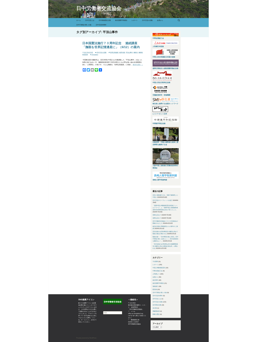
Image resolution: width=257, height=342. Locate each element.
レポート (135, 20)
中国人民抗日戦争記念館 (161, 82)
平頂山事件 (129, 52)
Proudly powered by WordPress (86, 338)
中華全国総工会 (158, 38)
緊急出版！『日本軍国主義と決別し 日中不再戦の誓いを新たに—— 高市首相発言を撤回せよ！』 (165, 239)
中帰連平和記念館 (159, 123)
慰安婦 (155, 289)
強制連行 (155, 286)
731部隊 (155, 261)
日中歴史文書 (157, 305)
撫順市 (136, 52)
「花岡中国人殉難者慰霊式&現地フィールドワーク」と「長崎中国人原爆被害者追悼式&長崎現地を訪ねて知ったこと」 (165, 208)
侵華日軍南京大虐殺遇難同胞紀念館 (165, 68)
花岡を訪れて (157, 218)
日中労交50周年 (101, 25)
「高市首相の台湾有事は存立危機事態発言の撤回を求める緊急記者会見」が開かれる (165, 246)
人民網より (156, 274)
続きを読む (138, 64)
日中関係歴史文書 (105, 20)
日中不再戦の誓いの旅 (83, 25)
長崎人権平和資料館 (160, 180)
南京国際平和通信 (121, 20)
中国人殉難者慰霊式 (159, 267)
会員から (160, 20)
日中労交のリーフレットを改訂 (162, 200)
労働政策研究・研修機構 (161, 95)
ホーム (78, 20)
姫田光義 (122, 52)
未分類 (155, 308)
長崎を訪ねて (157, 215)
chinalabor (95, 54)
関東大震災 (156, 314)
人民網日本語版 (158, 46)
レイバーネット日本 (160, 114)
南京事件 (155, 280)
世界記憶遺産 (114, 52)
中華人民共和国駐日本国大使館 (164, 57)
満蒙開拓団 (156, 311)
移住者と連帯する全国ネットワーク (165, 103)
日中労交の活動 (147, 20)
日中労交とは (89, 20)
